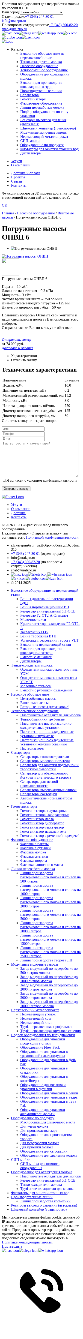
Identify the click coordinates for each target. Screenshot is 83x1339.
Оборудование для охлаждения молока (41, 1172)
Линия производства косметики (45, 1201)
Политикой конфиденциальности (52, 537)
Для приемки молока (36, 1147)
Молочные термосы (35, 686)
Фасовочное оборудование (41, 103)
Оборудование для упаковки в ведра (48, 1097)
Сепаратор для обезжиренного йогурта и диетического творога (45, 775)
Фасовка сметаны (34, 856)
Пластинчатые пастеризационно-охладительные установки (46, 725)
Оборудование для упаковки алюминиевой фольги (42, 1112)
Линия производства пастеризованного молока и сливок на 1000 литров (50, 889)
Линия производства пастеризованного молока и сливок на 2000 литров (50, 902)
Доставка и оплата (25, 173)
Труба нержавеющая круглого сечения (50, 1031)
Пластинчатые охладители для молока (50, 715)
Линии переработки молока (42, 107)
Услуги (16, 161)
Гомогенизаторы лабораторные (44, 815)
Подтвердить (12, 1246)
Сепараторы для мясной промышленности (39, 784)
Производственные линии (41, 91)
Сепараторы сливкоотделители (44, 757)
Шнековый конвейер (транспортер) (48, 128)
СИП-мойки (30, 141)
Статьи (16, 181)
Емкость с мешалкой (36, 657)
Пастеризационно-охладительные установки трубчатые (47, 734)
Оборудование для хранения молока (48, 1155)
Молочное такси (33, 619)
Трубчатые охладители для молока (47, 1189)
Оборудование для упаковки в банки (49, 1093)
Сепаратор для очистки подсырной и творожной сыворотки (49, 767)
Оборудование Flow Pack (40, 1047)
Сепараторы (29, 95)
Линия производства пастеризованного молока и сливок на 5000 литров (50, 914)
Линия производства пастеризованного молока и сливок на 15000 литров (50, 939)
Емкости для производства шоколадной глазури (41, 85)
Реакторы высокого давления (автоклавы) (44, 1205)
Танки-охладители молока (41, 62)
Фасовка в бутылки (35, 848)
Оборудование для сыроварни (44, 1151)
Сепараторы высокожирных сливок (48, 790)
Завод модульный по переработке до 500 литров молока (49, 971)
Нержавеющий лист (36, 1022)
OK (4, 205)
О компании (20, 165)
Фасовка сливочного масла (41, 865)
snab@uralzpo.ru (14, 29)
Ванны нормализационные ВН (44, 607)
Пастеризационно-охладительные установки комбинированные (47, 742)
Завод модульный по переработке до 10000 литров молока (49, 1004)
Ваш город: (11, 12)
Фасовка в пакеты (34, 844)
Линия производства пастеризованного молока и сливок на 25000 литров (50, 952)
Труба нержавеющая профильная (46, 1027)
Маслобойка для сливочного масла (47, 1122)
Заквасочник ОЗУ (34, 632)
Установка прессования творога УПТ (49, 640)
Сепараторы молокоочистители (45, 761)
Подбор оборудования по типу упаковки (43, 1035)
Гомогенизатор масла (37, 819)
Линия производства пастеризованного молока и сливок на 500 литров (50, 877)
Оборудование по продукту (42, 145)
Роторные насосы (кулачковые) (44, 707)
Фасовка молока (33, 852)
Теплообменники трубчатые (42, 719)
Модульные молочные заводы (43, 132)
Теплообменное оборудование (44, 70)
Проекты (18, 177)
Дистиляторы (31, 153)
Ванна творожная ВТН (38, 636)
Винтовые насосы (34, 703)
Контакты (19, 185)
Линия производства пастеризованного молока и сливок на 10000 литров (50, 927)
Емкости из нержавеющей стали (45, 644)
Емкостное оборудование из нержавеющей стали (42, 55)
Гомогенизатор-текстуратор (42, 827)
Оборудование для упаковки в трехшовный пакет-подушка (44, 1054)
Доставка (18, 513)
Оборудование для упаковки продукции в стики (42, 1041)
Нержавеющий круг (36, 1018)
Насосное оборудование (39, 66)
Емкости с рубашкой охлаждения (46, 690)
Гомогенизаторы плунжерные (43, 811)
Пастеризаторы (32, 748)
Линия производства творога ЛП (46, 960)
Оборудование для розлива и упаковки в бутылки (43, 1087)
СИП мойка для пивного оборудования (39, 1166)
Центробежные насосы (38, 698)
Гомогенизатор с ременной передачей (50, 836)
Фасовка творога (33, 860)
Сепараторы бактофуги (38, 794)
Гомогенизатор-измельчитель (43, 831)
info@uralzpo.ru (14, 21)
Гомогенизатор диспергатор (42, 823)
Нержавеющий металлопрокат (44, 136)
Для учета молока (34, 1126)
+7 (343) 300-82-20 (63, 25)
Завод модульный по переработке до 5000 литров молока (49, 995)
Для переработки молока (39, 1143)
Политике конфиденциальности (27, 1242)
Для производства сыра (38, 1130)
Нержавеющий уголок (38, 1014)
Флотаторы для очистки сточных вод (49, 149)
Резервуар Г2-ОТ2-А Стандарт (44, 615)
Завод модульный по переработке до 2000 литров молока (49, 987)
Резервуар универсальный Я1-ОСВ (48, 611)
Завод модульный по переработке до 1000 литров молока (49, 979)
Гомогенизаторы (33, 99)
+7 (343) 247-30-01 (39, 16)
